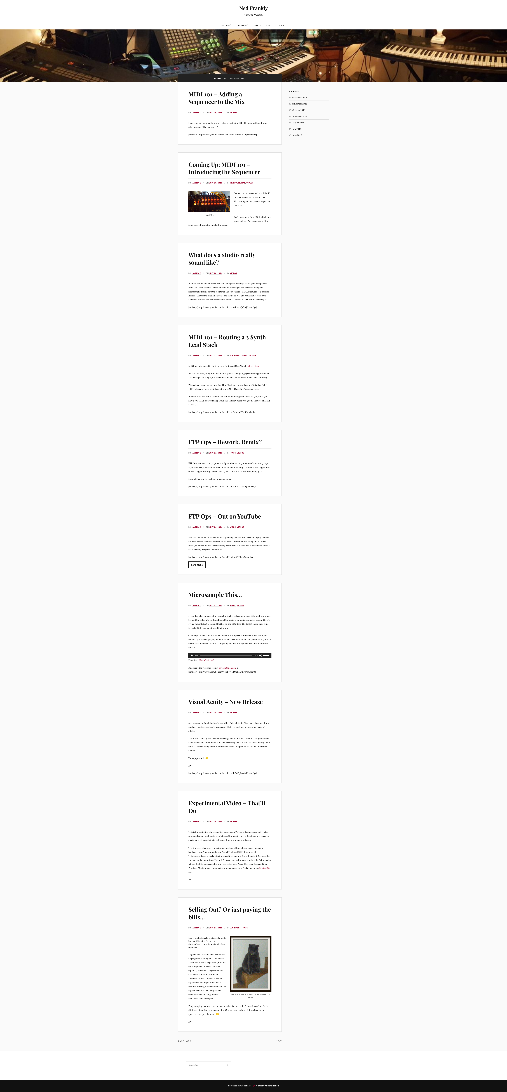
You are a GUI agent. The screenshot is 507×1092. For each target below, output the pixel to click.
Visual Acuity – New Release (225, 701)
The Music (268, 25)
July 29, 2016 (215, 183)
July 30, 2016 (215, 112)
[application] (229, 655)
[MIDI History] (254, 365)
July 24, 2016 (215, 527)
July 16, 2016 (215, 821)
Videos (233, 112)
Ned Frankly (253, 8)
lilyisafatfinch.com (227, 667)
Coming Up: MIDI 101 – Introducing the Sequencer (224, 168)
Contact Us (264, 867)
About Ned (226, 25)
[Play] (192, 655)
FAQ (256, 25)
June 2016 (297, 135)
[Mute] (260, 655)
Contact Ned (242, 25)
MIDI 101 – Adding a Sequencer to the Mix (216, 97)
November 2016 (299, 103)
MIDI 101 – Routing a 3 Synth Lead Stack (227, 340)
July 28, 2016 (215, 273)
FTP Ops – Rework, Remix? (225, 442)
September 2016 (299, 116)
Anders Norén (272, 1086)
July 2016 (296, 129)
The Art (282, 25)
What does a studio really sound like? (221, 258)
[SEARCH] (227, 1065)
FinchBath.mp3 (206, 660)
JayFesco (196, 112)
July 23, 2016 (215, 605)
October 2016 (298, 110)
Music (245, 355)
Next (279, 1041)
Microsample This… (215, 594)
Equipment (235, 355)
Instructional (237, 183)
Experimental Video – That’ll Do (226, 806)
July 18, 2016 (215, 712)
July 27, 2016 (215, 355)
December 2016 (299, 97)
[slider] (266, 655)
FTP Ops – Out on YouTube (224, 516)
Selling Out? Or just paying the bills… (229, 913)
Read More (197, 565)
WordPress (246, 1086)
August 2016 (298, 122)
